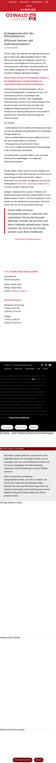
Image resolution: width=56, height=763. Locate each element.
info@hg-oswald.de (19, 291)
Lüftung (46, 184)
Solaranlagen (33, 184)
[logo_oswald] (23, 17)
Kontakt (28, 6)
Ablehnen (33, 427)
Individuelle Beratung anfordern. (28, 239)
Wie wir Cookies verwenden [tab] (12, 449)
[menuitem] (13, 2)
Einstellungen (21, 427)
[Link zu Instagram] (46, 365)
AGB (46, 2)
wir (33, 379)
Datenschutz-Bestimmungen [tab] (12, 729)
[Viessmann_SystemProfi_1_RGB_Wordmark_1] (27, 340)
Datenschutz (24, 2)
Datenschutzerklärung (19, 418)
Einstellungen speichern (22, 760)
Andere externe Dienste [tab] (10, 637)
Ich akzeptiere (7, 427)
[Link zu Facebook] (42, 365)
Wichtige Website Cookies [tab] (11, 502)
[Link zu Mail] (50, 365)
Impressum (13, 2)
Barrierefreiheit (37, 2)
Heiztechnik (21, 184)
